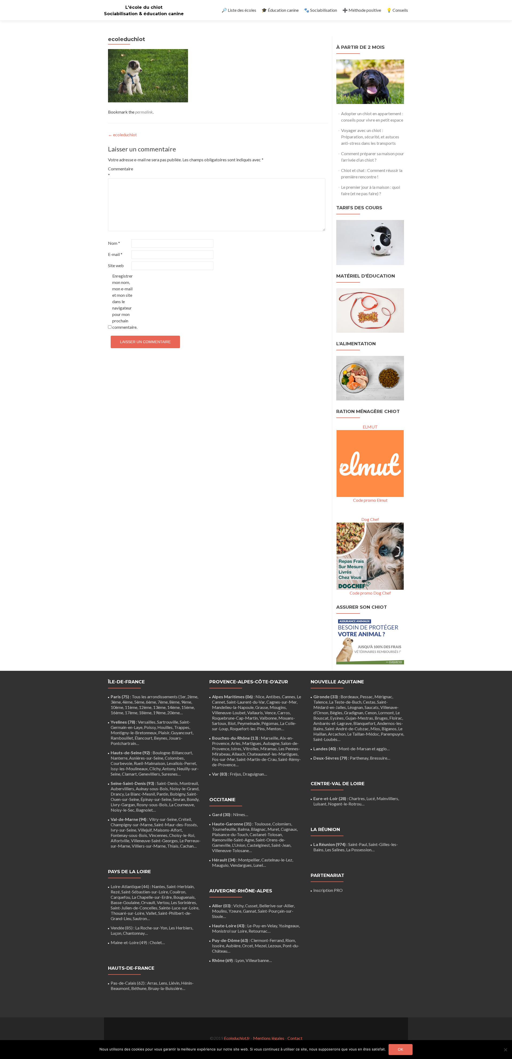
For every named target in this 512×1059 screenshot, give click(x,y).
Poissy (150, 727)
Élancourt (143, 737)
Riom (290, 940)
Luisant (319, 803)
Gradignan (353, 712)
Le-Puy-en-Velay (262, 925)
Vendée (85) (122, 927)
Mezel (260, 945)
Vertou (163, 902)
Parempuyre (392, 733)
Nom (114, 243)
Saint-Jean (280, 845)
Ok (400, 1049)
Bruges (381, 717)
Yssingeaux (289, 925)
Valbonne (268, 717)
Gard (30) (221, 814)
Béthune (138, 988)
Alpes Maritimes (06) (232, 696)
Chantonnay (134, 933)
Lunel (258, 865)
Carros (283, 712)
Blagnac (258, 829)
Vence (270, 712)
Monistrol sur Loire (229, 930)
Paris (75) (120, 696)
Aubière (233, 945)
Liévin (174, 982)
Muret (273, 829)
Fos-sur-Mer (223, 759)
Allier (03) (221, 905)
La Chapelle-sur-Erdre (152, 897)
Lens (163, 982)
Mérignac (383, 696)
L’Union (238, 845)
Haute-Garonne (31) (231, 823)
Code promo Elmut (370, 500)
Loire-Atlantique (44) (130, 886)
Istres (236, 748)
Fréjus (235, 773)
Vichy (238, 905)
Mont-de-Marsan (355, 748)
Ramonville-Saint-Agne (233, 839)
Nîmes (239, 814)
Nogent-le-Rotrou (344, 803)
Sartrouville (167, 721)
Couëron (177, 891)
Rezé (115, 891)
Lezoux (274, 945)
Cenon (371, 712)
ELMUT (370, 426)
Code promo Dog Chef (370, 592)
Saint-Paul (357, 844)
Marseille (269, 737)
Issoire (218, 945)
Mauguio (220, 865)
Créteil (184, 819)
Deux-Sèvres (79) (330, 757)
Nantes (158, 886)
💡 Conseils (397, 10)
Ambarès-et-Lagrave (332, 723)
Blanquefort (364, 723)
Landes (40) (324, 748)
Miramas (268, 748)
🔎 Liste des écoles (239, 10)
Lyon (239, 960)
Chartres (357, 798)
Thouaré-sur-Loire (127, 913)
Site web (116, 265)
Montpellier (249, 859)
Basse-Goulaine (125, 902)
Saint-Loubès (325, 739)
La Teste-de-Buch (345, 701)
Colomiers (281, 823)
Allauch (238, 753)
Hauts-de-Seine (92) (130, 752)
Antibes (273, 696)
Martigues (251, 743)
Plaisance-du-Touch (230, 834)
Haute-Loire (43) (228, 925)
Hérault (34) (223, 859)
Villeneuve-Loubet (229, 712)
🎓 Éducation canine (280, 10)
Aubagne (271, 743)
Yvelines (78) (123, 721)
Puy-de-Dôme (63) (230, 940)
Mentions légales (268, 1038)
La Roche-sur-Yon (151, 927)
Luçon (116, 933)
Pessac (366, 696)
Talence (320, 701)
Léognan (355, 707)
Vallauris (255, 712)
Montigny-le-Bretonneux (134, 732)
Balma (243, 829)
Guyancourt (182, 732)
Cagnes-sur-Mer (281, 701)
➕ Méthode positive (361, 10)
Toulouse (262, 823)
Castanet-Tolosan (266, 834)
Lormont (386, 712)
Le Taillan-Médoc (363, 733)
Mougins (278, 707)
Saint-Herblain (180, 886)
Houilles (165, 727)
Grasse (261, 707)
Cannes (288, 696)
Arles (236, 743)
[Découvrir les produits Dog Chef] (370, 555)
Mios (375, 728)
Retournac (258, 930)
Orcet (247, 945)
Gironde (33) (325, 696)
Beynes (160, 737)
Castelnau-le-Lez (276, 859)
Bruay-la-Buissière (165, 988)
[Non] (505, 1049)
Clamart (129, 773)
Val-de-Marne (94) (128, 819)
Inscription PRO (328, 890)
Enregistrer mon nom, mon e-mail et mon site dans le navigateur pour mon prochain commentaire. (123, 301)
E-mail (115, 254)
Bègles (336, 712)
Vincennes (158, 835)
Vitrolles (251, 748)
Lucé (370, 798)
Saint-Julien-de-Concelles (134, 907)
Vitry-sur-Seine (163, 819)
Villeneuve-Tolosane (230, 850)
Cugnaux (289, 829)
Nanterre (119, 757)
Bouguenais (184, 897)
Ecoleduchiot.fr (237, 1038)
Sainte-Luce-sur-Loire (178, 907)
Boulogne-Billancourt (172, 752)
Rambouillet (122, 737)
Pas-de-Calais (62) (128, 982)
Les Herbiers (180, 927)
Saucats (372, 707)
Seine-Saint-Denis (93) (132, 783)
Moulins (219, 910)
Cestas (369, 701)
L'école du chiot (143, 7)
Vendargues (241, 865)
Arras (152, 982)
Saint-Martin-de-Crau (257, 759)
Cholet (156, 942)
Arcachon (337, 733)
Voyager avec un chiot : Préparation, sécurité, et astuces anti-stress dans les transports (370, 137)
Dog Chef (370, 519)
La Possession (358, 849)
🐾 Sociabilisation (320, 10)
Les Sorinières (183, 902)
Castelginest (258, 845)
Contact (294, 1038)
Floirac (395, 717)
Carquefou (120, 897)
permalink (144, 111)
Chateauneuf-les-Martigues (272, 753)
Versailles (146, 721)
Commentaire (119, 172)
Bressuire (378, 757)
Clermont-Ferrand (267, 940)
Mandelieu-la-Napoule (233, 707)
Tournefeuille (224, 829)
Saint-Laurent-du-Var (246, 701)
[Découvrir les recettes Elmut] (370, 463)
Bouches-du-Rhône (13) (235, 737)
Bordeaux (349, 696)
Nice (259, 696)
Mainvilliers (387, 798)
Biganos (389, 728)
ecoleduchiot (122, 134)
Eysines (337, 717)
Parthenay (359, 757)
